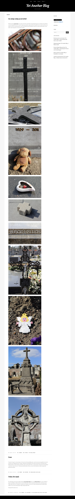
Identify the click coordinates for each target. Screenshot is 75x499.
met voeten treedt (27, 481)
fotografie (26, 452)
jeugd (34, 492)
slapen (37, 472)
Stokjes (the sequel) (13, 477)
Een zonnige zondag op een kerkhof (17, 19)
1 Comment (20, 472)
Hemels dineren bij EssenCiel (62, 57)
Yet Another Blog (37, 5)
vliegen (39, 472)
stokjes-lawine (37, 481)
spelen (41, 492)
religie (39, 492)
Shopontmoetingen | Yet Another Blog (60, 43)
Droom (10, 457)
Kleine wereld (56, 44)
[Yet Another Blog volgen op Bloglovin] (58, 22)
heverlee (31, 452)
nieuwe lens (16, 23)
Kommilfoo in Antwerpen (58, 54)
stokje (43, 492)
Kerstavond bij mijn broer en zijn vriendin (60, 40)
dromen (32, 472)
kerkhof (34, 452)
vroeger (45, 492)
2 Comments (20, 452)
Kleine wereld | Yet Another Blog (60, 52)
